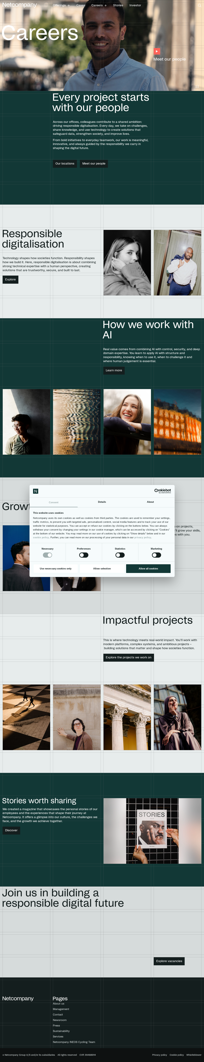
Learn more (114, 370)
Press (56, 1025)
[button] (61, 5)
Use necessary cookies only (56, 568)
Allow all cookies (148, 568)
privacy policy (142, 537)
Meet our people (93, 163)
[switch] (83, 555)
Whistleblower (193, 1055)
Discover (11, 830)
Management (61, 1009)
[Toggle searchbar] (200, 5)
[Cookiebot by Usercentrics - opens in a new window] (157, 491)
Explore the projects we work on (128, 657)
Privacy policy (159, 1055)
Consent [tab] (54, 502)
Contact (58, 1014)
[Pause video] (197, 86)
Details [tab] (102, 501)
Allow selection (102, 568)
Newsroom (60, 1020)
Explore (10, 279)
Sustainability (61, 1031)
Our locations (64, 163)
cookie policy (41, 537)
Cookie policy (177, 1055)
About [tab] (150, 501)
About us (58, 1003)
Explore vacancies (169, 961)
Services (58, 1036)
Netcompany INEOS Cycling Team (74, 1042)
